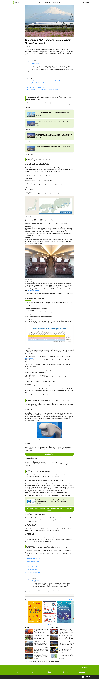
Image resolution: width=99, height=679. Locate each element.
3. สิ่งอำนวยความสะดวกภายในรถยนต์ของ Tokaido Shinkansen (43, 85)
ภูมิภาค (33, 672)
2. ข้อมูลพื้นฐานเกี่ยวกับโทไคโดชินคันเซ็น (38, 83)
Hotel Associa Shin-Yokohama (32, 572)
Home (17, 672)
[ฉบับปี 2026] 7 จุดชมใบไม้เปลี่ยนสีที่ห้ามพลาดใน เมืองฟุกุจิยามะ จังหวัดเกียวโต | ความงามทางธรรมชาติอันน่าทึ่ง (66, 631)
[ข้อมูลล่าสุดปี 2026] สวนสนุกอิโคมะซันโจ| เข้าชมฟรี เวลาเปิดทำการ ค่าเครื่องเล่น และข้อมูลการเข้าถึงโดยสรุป (41, 656)
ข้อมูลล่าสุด (65, 672)
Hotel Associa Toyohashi (31, 566)
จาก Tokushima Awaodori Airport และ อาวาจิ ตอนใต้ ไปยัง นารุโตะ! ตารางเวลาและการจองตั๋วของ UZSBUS (66, 656)
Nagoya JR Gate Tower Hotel (32, 561)
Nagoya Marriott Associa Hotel (32, 558)
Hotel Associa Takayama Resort (33, 564)
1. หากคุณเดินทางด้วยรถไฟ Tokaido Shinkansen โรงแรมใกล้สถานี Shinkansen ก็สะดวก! (49, 81)
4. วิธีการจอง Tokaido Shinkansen (36, 87)
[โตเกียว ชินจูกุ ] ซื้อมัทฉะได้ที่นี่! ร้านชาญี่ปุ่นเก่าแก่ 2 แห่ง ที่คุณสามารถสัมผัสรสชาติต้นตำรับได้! (41, 637)
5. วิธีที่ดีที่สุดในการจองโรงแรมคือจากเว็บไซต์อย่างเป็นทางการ (43, 89)
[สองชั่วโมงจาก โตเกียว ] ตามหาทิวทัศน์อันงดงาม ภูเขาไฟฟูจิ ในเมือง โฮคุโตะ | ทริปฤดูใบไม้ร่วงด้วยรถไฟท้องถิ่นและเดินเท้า (66, 637)
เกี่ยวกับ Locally (81, 672)
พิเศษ (49, 672)
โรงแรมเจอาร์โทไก (35, 63)
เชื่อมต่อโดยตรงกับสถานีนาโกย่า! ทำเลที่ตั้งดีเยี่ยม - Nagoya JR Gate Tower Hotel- (52, 122)
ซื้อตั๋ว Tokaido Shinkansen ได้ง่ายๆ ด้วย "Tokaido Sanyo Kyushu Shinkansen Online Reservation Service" (49, 509)
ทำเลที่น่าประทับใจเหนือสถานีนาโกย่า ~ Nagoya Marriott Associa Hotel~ (52, 112)
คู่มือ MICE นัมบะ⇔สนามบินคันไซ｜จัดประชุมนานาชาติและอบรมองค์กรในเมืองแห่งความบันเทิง (66, 649)
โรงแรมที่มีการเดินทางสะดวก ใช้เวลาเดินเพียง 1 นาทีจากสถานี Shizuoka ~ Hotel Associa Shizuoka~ (52, 147)
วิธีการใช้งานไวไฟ (49, 454)
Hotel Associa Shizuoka (31, 569)
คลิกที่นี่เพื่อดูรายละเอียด (33, 290)
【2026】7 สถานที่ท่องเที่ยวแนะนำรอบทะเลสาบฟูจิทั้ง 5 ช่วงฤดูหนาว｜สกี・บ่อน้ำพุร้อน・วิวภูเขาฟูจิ (41, 643)
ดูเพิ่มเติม (70, 600)
